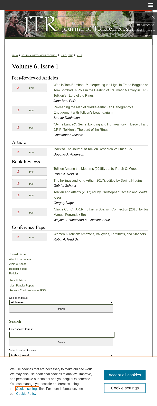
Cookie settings (27, 388)
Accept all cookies (125, 375)
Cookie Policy (26, 393)
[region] (78, 381)
